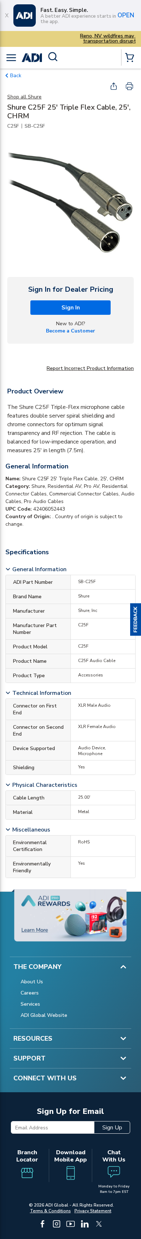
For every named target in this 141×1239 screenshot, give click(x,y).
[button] (135, 619)
